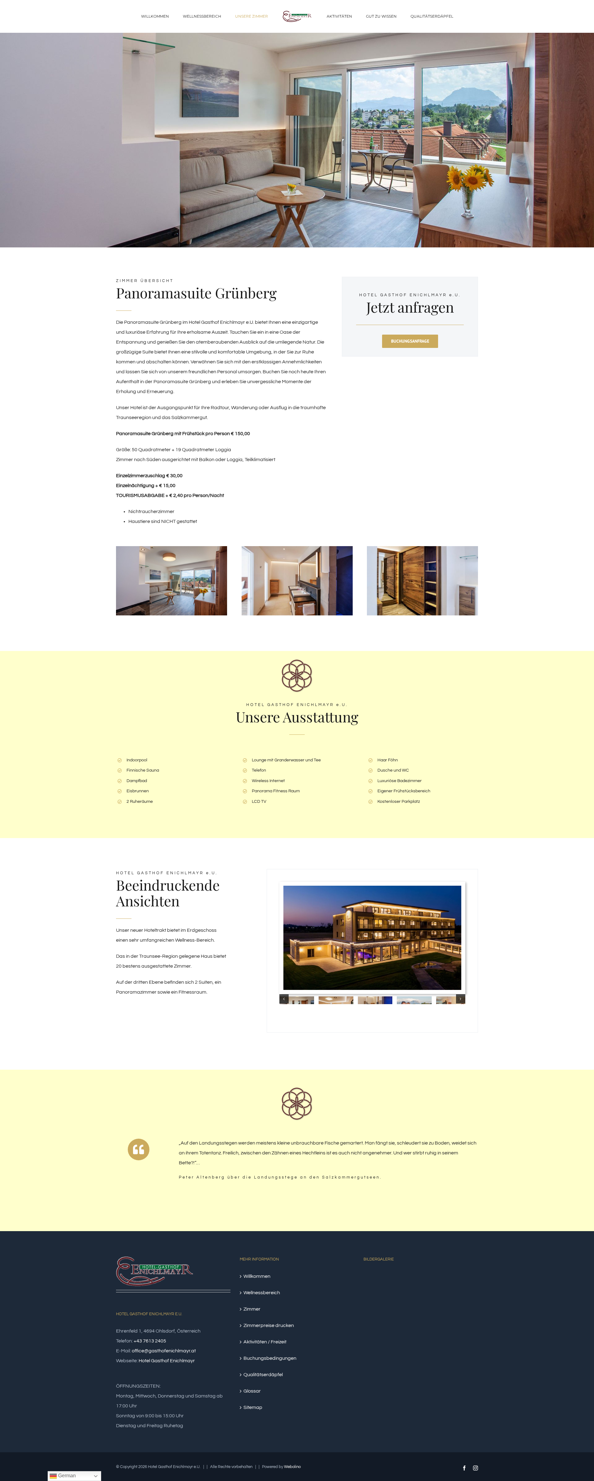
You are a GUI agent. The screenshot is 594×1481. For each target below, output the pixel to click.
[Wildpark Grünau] (463, 1304)
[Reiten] (418, 1349)
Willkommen (256, 1275)
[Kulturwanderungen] (396, 1371)
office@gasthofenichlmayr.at (164, 1350)
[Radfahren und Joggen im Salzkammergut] (418, 1371)
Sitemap (252, 1407)
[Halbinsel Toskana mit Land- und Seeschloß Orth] (441, 1282)
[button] (284, 999)
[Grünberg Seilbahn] (396, 1349)
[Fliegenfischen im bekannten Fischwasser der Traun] (463, 1282)
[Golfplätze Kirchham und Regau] (463, 1327)
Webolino (292, 1467)
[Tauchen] (441, 1304)
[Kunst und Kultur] (418, 1282)
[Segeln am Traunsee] (374, 1327)
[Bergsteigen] (418, 1304)
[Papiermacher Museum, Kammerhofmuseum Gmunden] (463, 1349)
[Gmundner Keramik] (396, 1304)
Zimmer (251, 1308)
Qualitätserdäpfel (263, 1374)
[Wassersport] (396, 1282)
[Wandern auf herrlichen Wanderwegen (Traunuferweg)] (441, 1371)
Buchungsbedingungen (269, 1357)
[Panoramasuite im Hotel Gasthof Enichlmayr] (297, 548)
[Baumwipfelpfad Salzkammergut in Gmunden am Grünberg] (374, 1349)
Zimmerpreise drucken (268, 1325)
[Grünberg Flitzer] (441, 1327)
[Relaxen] (374, 1304)
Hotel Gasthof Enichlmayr (167, 1360)
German (66, 1475)
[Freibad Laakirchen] (374, 1371)
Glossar (252, 1390)
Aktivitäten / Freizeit (264, 1341)
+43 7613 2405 (150, 1340)
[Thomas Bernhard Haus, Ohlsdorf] (463, 1371)
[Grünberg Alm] (374, 1282)
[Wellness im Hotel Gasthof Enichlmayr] (396, 1327)
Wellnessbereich (261, 1292)
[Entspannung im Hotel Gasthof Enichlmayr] (372, 888)
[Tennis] (418, 1327)
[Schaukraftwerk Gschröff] (441, 1349)
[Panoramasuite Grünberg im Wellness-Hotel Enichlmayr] (171, 548)
